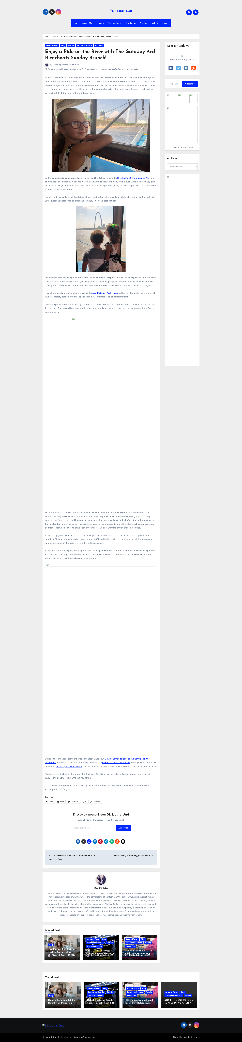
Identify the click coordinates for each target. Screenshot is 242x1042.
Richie (55, 65)
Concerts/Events (95, 943)
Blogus (76, 1037)
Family (101, 23)
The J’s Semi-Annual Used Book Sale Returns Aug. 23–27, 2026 (139, 1003)
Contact (144, 23)
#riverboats (111, 69)
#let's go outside (89, 69)
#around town (54, 69)
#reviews (101, 69)
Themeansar (89, 1037)
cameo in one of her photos (116, 762)
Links (197, 1037)
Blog (63, 45)
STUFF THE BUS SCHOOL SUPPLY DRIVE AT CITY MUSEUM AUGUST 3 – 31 (178, 1003)
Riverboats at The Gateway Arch (133, 178)
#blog (63, 69)
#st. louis (133, 69)
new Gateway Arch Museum (106, 293)
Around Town (114, 23)
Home (76, 23)
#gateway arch (74, 69)
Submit (155, 23)
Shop (165, 23)
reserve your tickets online (69, 766)
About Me (87, 23)
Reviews (99, 45)
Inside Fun (131, 23)
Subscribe (123, 828)
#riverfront (123, 69)
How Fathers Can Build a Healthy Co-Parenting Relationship (61, 952)
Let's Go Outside (84, 45)
